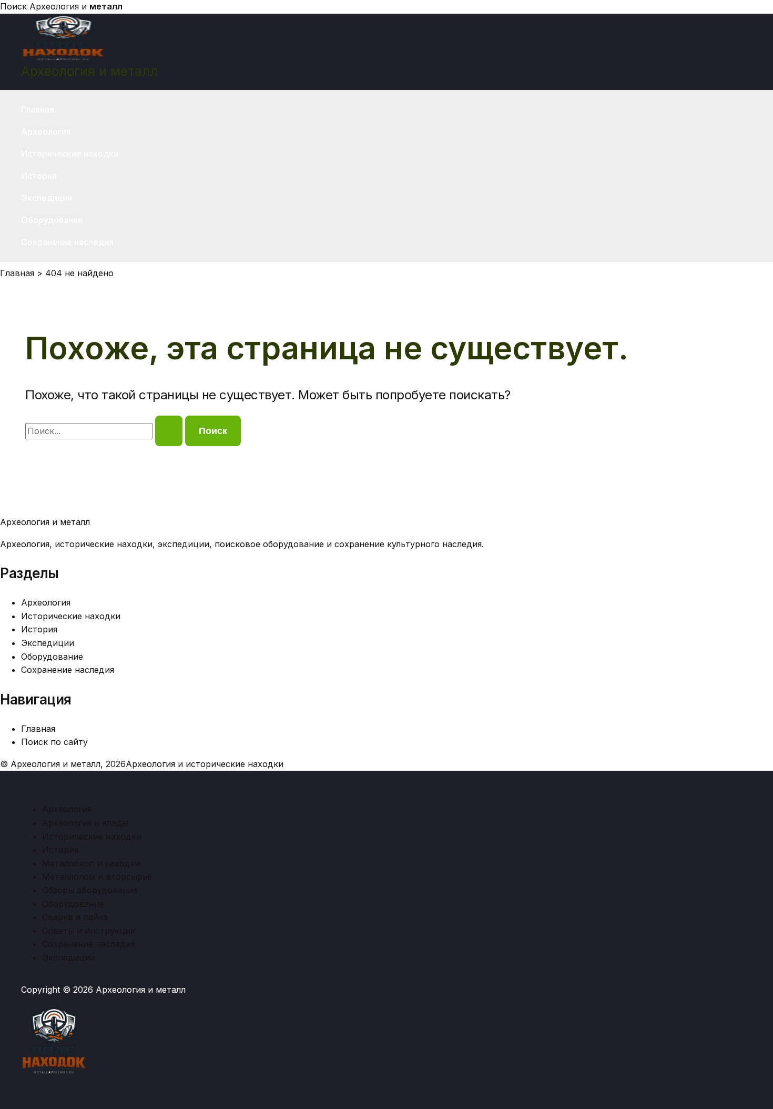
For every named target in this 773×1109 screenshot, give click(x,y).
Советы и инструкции (89, 930)
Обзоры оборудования (89, 890)
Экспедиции (46, 198)
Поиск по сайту (54, 742)
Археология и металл (89, 71)
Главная (37, 109)
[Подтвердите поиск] (168, 431)
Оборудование (52, 220)
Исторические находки (69, 153)
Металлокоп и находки (91, 863)
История (39, 175)
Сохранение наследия (67, 242)
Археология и (76, 6)
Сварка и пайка (75, 917)
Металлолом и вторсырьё (97, 876)
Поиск (13, 6)
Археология (46, 131)
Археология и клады (85, 823)
